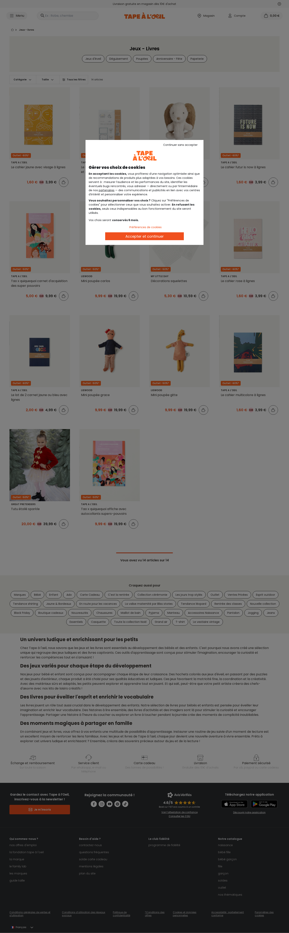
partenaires (106, 190)
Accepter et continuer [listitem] (144, 236)
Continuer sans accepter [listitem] (180, 145)
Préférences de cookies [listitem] (145, 227)
